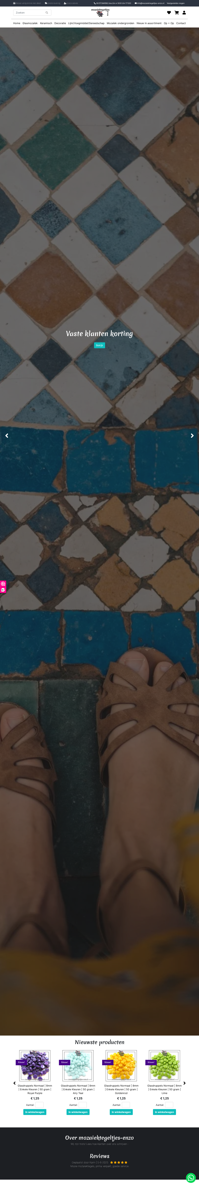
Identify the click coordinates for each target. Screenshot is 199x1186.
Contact (181, 23)
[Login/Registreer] (184, 12)
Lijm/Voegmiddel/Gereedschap (86, 23)
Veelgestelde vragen (176, 3)
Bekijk (99, 352)
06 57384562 (113, 3)
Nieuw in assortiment (149, 23)
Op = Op (169, 23)
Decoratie (60, 23)
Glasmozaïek (30, 23)
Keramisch (46, 23)
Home (16, 23)
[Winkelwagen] (177, 12)
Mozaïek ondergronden (120, 23)
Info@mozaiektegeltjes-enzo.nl (150, 3)
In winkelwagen (34, 1112)
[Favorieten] (169, 12)
